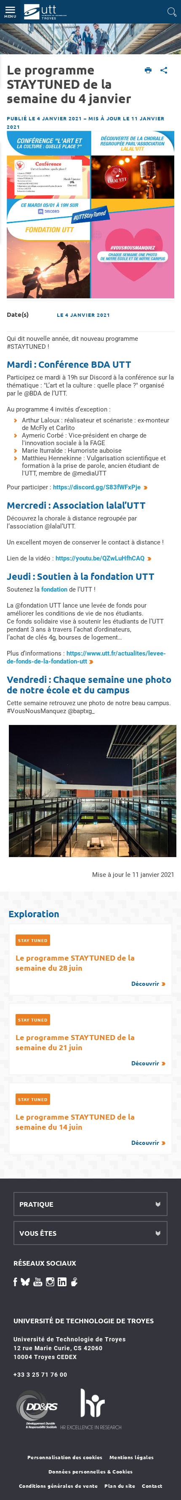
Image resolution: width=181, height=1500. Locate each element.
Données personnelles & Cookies (90, 1471)
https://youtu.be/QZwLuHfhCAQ (100, 558)
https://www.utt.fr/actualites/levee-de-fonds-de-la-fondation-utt (86, 657)
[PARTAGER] (164, 71)
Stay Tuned (33, 940)
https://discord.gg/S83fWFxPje (97, 487)
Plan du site (119, 1485)
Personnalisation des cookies (65, 1457)
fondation (55, 589)
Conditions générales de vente (58, 1485)
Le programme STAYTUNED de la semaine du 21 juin (87, 1049)
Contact (152, 1485)
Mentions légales (131, 1457)
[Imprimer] (148, 71)
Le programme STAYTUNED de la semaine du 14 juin (87, 1129)
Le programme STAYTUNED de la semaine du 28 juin (87, 970)
